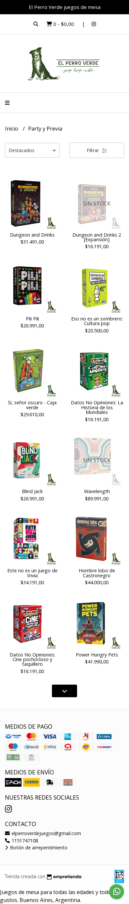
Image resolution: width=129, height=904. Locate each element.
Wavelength (97, 491)
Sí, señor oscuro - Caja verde (32, 404)
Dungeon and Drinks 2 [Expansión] (96, 237)
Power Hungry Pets (97, 654)
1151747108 (24, 840)
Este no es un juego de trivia (32, 572)
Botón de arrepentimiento (38, 847)
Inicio (12, 128)
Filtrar (93, 150)
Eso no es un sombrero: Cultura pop (97, 320)
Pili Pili (32, 318)
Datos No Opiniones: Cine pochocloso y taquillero (32, 659)
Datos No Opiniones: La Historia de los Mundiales (97, 407)
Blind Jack (32, 491)
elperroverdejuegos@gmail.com (45, 833)
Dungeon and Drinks (32, 235)
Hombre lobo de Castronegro (97, 572)
